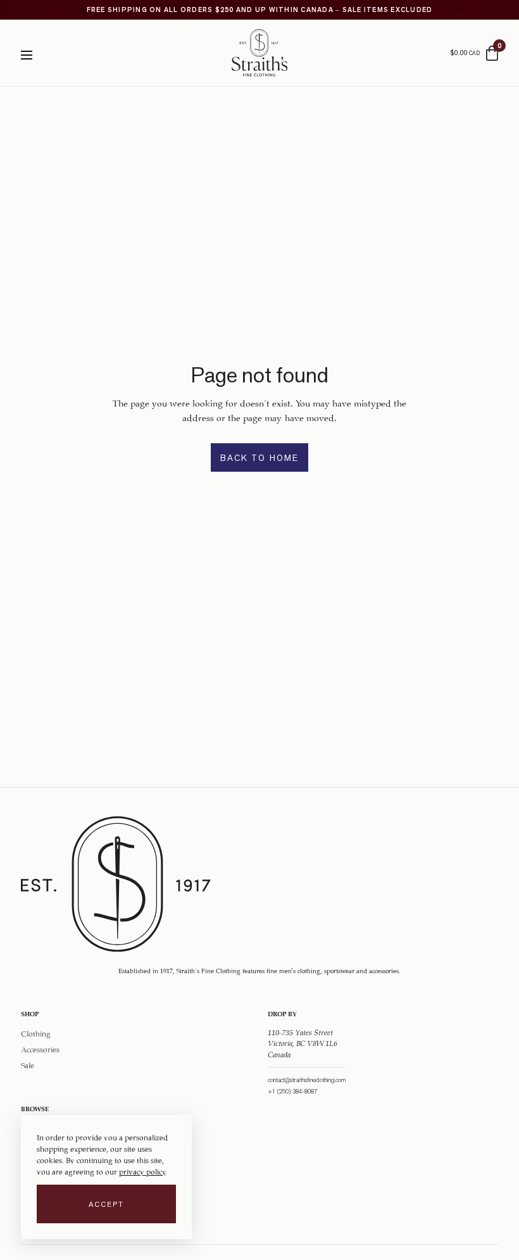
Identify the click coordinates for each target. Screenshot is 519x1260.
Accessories (40, 1048)
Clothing (36, 1032)
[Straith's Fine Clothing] (259, 53)
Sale (27, 1064)
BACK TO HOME (259, 457)
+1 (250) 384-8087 (292, 1091)
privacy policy (142, 1171)
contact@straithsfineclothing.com (307, 1080)
